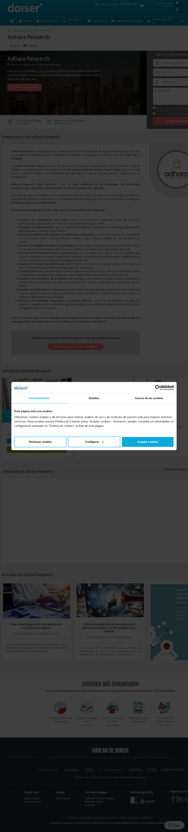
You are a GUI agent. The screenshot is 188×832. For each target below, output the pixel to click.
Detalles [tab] (94, 398)
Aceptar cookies (147, 441)
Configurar (92, 441)
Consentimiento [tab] (39, 398)
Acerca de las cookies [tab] (149, 398)
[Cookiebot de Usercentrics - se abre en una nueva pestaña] (158, 387)
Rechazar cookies (40, 441)
